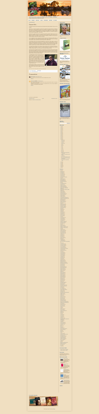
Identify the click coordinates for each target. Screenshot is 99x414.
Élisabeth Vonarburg (62, 343)
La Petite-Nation (62, 240)
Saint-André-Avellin (35, 71)
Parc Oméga (62, 287)
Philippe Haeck (62, 293)
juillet (62, 145)
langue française (62, 329)
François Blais (62, 218)
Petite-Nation (62, 291)
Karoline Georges (62, 237)
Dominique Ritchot (62, 207)
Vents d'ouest (62, 309)
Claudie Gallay (62, 195)
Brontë (61, 182)
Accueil (29, 20)
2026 (61, 126)
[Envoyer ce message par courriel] (37, 70)
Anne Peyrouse (62, 174)
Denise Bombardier (62, 204)
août (61, 144)
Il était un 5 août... (66, 358)
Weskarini (61, 312)
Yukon (61, 313)
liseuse (61, 330)
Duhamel (61, 208)
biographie (33, 20)
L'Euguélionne (62, 239)
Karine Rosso (62, 236)
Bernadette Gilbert (62, 180)
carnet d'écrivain (62, 322)
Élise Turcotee (62, 344)
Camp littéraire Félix (62, 183)
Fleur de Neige (62, 215)
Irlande (61, 228)
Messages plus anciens (54, 98)
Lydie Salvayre (62, 257)
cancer (32, 71)
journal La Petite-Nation (63, 328)
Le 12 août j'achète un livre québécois (65, 241)
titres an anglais (62, 339)
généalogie (50, 20)
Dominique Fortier (62, 205)
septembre (62, 143)
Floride (61, 216)
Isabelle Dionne (62, 229)
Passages (65, 374)
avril (61, 148)
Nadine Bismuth (62, 279)
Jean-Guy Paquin (62, 231)
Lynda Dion (61, 258)
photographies (46, 20)
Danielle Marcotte (62, 199)
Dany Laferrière (62, 200)
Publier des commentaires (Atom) (36, 99)
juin (61, 146)
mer (60, 332)
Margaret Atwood (62, 260)
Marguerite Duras (62, 261)
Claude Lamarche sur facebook (64, 349)
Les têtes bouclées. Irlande (63, 248)
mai (61, 147)
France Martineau (62, 217)
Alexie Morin (61, 171)
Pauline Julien (62, 290)
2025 (61, 127)
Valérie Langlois (62, 308)
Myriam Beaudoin (62, 276)
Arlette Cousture (62, 178)
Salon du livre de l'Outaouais (63, 301)
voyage (61, 340)
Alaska (61, 170)
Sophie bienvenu (62, 304)
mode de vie (61, 333)
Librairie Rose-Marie (62, 250)
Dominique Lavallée (62, 206)
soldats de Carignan (62, 338)
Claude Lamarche (62, 194)
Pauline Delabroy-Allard (63, 289)
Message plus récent (31, 98)
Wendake (61, 311)
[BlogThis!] (38, 70)
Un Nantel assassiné (66, 369)
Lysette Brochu (62, 259)
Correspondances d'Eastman (64, 197)
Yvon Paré (61, 315)
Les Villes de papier (62, 245)
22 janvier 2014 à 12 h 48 (38, 76)
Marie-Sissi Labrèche (63, 266)
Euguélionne (61, 209)
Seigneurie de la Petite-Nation (64, 302)
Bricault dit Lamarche (63, 181)
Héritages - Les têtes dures (63, 226)
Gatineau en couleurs (63, 221)
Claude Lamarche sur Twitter (64, 350)
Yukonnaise (61, 314)
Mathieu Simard (62, 270)
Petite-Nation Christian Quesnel (64, 292)
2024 (61, 128)
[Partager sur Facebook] (39, 70)
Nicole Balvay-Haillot (62, 282)
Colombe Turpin (62, 196)
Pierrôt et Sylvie (33, 76)
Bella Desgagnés (62, 179)
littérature (61, 331)
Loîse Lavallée (62, 255)
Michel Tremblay (62, 272)
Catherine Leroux (62, 185)
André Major (61, 172)
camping (61, 321)
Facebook (61, 210)
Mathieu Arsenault (62, 269)
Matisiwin (61, 271)
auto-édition (61, 320)
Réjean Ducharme (62, 299)
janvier (62, 151)
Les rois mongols (62, 246)
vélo (60, 341)
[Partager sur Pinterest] (40, 70)
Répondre (32, 78)
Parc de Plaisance (62, 288)
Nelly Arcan (61, 281)
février (62, 150)
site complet (55, 20)
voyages (41, 20)
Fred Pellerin (62, 220)
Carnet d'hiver (62, 184)
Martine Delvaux (62, 268)
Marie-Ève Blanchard (63, 267)
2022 (61, 130)
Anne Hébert (62, 173)
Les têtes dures (62, 249)
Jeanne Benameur (62, 232)
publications (37, 20)
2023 (61, 129)
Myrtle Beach (62, 278)
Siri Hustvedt (62, 303)
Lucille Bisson (62, 256)
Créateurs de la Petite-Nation (64, 198)
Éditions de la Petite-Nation (63, 342)
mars (62, 149)
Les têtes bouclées (62, 247)
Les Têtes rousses (62, 244)
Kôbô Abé (61, 238)
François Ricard (62, 219)
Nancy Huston (62, 280)
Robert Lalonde (62, 298)
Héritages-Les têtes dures (63, 227)
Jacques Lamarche (62, 230)
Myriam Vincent (62, 277)
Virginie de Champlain (63, 310)
